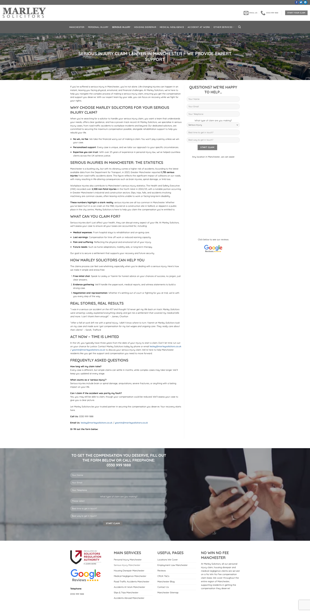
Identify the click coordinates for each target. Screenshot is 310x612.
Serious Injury (121, 27)
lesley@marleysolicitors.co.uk (165, 346)
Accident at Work (199, 27)
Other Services (222, 27)
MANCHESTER (76, 27)
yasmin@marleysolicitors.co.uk (88, 349)
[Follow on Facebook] (297, 2)
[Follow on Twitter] (301, 2)
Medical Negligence (172, 27)
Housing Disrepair (145, 27)
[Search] (239, 27)
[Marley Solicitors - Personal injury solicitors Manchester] (24, 13)
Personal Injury (98, 27)
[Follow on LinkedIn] (305, 2)
